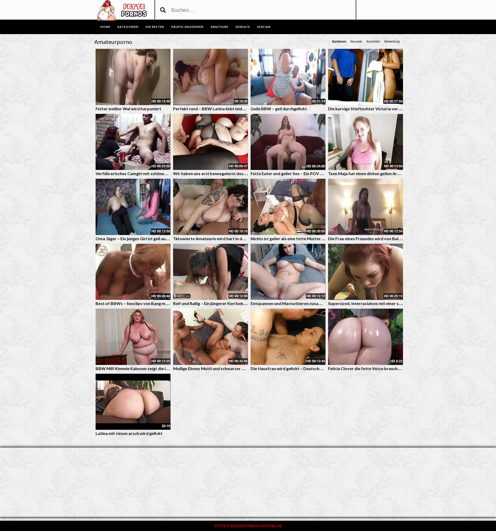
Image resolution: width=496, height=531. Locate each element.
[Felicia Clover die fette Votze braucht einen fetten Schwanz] (365, 337)
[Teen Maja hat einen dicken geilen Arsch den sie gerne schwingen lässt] (365, 142)
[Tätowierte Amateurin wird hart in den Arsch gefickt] (210, 207)
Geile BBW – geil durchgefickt (279, 108)
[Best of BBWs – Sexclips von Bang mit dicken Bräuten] (133, 272)
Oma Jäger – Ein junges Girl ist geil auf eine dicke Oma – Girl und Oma (161, 238)
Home (105, 26)
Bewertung (392, 41)
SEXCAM (263, 26)
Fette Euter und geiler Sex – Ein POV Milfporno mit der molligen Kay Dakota (323, 173)
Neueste (356, 41)
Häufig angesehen (187, 26)
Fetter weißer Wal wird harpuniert (128, 108)
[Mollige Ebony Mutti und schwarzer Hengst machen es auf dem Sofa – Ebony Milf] (210, 337)
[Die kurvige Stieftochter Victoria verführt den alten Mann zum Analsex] (365, 77)
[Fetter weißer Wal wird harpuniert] (133, 77)
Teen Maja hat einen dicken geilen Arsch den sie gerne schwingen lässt (394, 173)
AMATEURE (219, 26)
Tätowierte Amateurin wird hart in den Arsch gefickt (223, 238)
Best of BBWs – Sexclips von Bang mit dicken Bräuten (147, 303)
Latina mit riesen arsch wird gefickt (129, 433)
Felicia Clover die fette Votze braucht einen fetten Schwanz (384, 368)
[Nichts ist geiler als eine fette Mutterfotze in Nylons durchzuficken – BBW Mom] (288, 207)
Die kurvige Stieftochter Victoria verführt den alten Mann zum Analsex (395, 108)
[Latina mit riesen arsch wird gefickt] (133, 402)
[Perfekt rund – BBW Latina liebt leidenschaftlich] (210, 77)
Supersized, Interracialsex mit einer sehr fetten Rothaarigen (385, 303)
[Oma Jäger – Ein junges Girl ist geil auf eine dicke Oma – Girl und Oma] (133, 207)
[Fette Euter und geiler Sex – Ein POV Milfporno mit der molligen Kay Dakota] (288, 142)
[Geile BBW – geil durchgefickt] (288, 77)
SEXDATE (243, 26)
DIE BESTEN (155, 26)
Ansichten (373, 41)
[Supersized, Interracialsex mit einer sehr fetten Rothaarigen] (365, 272)
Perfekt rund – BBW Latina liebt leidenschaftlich (219, 108)
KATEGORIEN (128, 26)
